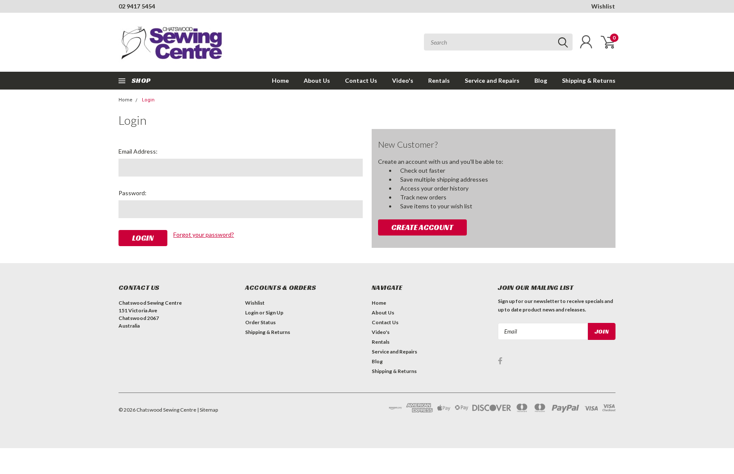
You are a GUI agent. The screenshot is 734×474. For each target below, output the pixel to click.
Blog (540, 80)
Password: (133, 192)
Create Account (422, 227)
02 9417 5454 (137, 6)
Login (148, 100)
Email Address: (138, 151)
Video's (402, 80)
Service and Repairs (492, 80)
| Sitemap (207, 410)
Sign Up (274, 312)
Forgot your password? (203, 234)
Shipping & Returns (588, 80)
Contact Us (361, 80)
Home (280, 80)
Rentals (439, 80)
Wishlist (603, 6)
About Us (317, 80)
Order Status (260, 322)
